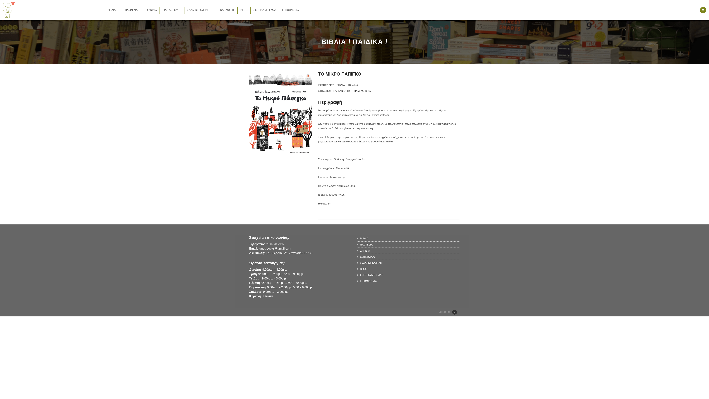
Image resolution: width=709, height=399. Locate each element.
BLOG (244, 9)
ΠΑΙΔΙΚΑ (353, 85)
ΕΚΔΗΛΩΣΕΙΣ (227, 9)
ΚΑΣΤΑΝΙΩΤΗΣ (342, 90)
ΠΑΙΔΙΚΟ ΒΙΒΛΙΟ (364, 90)
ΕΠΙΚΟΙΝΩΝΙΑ (290, 9)
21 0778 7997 (275, 244)
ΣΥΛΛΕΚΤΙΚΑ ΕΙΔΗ (198, 9)
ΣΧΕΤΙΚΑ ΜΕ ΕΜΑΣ (264, 9)
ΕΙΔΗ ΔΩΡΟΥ (170, 9)
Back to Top (444, 312)
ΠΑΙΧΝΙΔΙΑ (131, 9)
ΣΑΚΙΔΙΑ (152, 9)
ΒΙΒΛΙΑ (111, 9)
